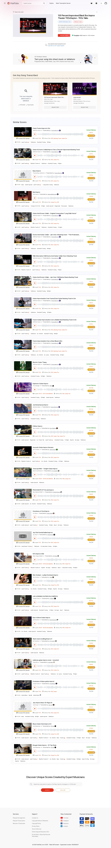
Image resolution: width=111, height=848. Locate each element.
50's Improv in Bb (38, 554)
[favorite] (91, 3)
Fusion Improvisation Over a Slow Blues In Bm (47, 341)
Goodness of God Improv (41, 511)
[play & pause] (35, 134)
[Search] (44, 3)
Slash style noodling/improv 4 (42, 639)
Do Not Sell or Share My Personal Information (41, 835)
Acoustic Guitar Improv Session (43, 447)
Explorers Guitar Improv (40, 384)
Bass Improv (37, 171)
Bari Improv (36, 192)
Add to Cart (91, 135)
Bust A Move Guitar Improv (41, 617)
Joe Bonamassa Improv (40, 405)
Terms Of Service (36, 829)
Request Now (64, 35)
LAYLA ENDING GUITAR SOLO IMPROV (45, 596)
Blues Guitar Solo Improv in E (42, 724)
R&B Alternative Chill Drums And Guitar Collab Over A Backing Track (55, 256)
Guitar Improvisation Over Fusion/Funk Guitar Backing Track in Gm (54, 298)
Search (47, 790)
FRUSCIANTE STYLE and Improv (43, 490)
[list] (101, 3)
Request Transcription (19, 820)
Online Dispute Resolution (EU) (40, 832)
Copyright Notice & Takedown (40, 820)
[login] (106, 3)
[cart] (96, 3)
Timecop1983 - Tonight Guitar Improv (45, 469)
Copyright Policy (36, 823)
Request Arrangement (19, 818)
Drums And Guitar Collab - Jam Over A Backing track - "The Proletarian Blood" (56, 235)
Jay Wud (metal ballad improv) (43, 532)
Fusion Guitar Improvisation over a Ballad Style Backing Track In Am (54, 320)
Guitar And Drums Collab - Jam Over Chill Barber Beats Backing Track (55, 277)
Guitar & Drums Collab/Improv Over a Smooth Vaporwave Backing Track (56, 150)
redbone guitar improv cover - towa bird (46, 660)
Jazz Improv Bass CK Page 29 (42, 703)
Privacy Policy (35, 826)
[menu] (4, 3)
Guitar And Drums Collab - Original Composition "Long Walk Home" (55, 213)
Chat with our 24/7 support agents (56, 45)
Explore (62, 790)
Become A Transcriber (19, 823)
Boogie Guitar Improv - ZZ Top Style (44, 745)
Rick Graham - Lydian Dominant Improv (45, 575)
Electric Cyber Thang (39, 362)
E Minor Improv (37, 426)
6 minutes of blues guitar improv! (43, 681)
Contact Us (35, 818)
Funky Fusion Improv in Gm (41, 128)
